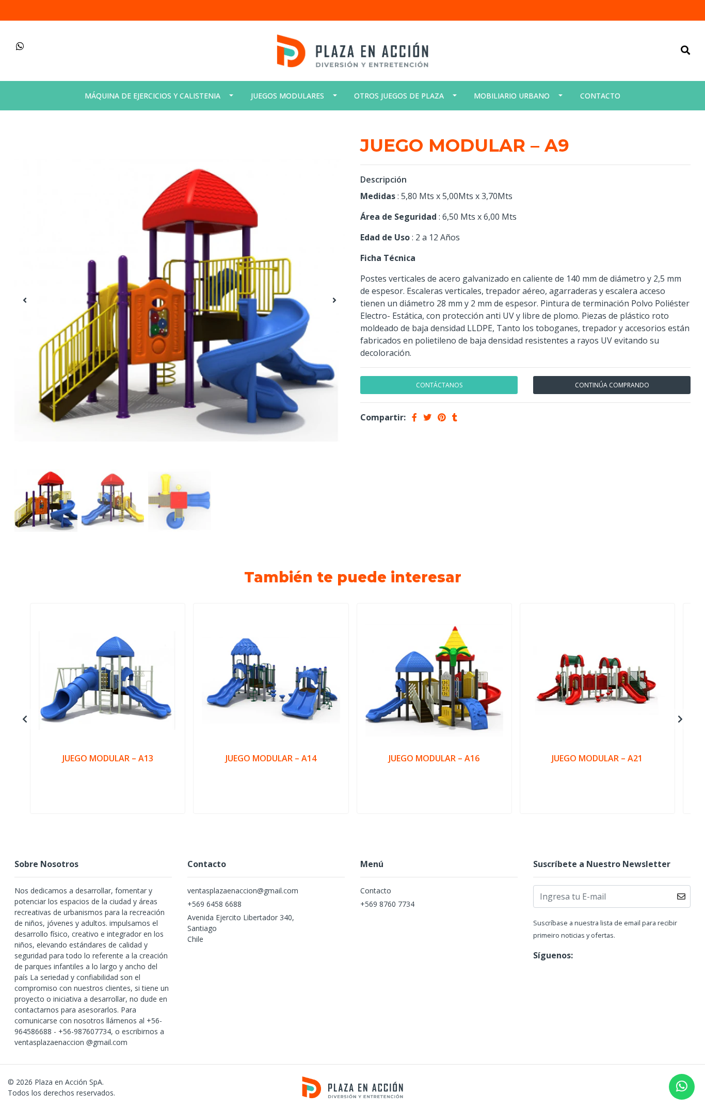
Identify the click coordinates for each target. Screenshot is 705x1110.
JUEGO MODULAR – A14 (271, 758)
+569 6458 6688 (214, 904)
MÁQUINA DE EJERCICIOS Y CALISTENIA (152, 96)
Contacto (600, 96)
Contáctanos (439, 385)
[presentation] (24, 300)
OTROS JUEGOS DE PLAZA (399, 96)
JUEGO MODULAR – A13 (107, 758)
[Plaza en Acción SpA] (352, 50)
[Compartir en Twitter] (427, 417)
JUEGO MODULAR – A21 (597, 758)
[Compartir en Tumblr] (454, 417)
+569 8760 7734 (387, 904)
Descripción (383, 179)
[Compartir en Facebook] (414, 417)
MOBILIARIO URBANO (512, 96)
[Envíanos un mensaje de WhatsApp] (682, 1087)
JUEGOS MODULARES (287, 96)
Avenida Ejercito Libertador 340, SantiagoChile (240, 928)
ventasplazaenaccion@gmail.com (242, 890)
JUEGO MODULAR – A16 (434, 758)
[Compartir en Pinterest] (442, 417)
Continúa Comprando (612, 385)
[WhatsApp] (20, 46)
